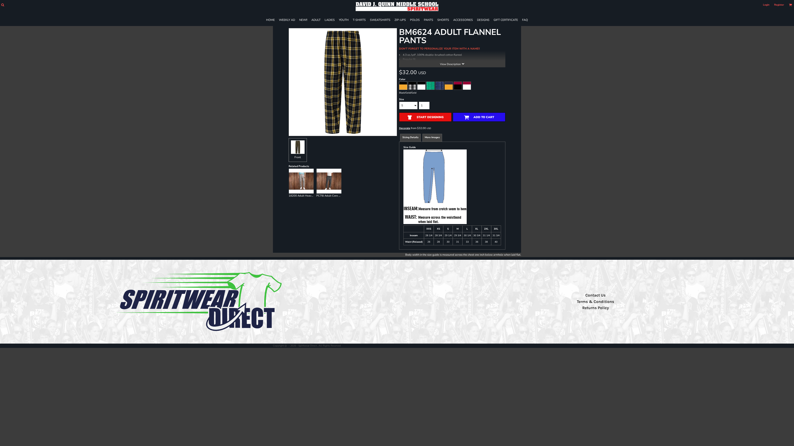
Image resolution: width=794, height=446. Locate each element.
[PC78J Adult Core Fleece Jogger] (329, 181)
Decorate (404, 128)
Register (779, 4)
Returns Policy (595, 308)
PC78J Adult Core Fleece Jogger (335, 196)
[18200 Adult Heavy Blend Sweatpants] (301, 181)
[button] (2, 4)
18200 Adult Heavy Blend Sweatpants (312, 196)
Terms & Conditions (595, 301)
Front (297, 157)
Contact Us (595, 295)
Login (766, 4)
